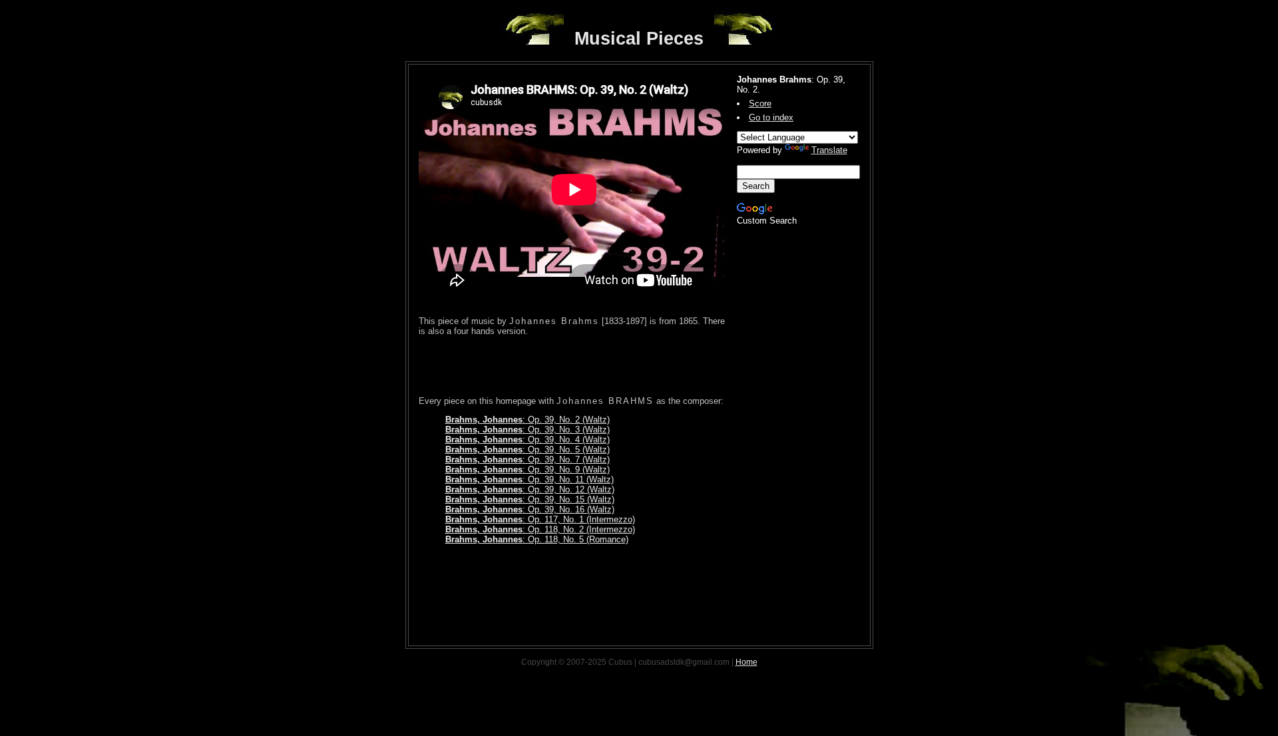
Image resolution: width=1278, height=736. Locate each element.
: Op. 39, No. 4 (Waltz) (527, 440)
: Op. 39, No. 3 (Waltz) (527, 430)
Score (760, 103)
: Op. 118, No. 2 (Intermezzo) (540, 529)
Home (746, 662)
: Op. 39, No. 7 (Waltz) (527, 459)
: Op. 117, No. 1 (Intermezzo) (540, 519)
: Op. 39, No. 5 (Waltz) (527, 450)
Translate (829, 150)
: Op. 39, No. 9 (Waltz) (527, 469)
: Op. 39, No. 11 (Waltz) (529, 479)
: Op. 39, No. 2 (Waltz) (527, 420)
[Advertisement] (574, 366)
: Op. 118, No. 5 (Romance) (536, 539)
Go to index (771, 117)
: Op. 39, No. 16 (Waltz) (529, 509)
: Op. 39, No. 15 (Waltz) (529, 499)
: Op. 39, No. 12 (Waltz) (529, 489)
